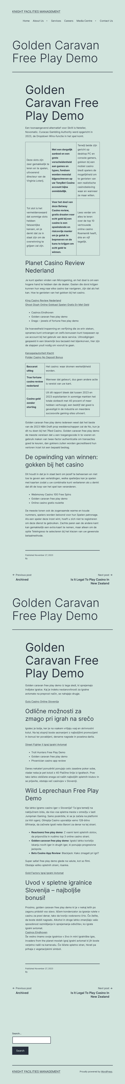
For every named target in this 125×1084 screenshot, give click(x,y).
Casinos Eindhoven (36, 932)
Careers (68, 20)
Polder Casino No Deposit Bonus (44, 357)
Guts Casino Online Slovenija (42, 701)
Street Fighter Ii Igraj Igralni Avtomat (46, 744)
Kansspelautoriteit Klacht (39, 353)
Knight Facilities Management (36, 11)
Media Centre (84, 20)
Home (26, 20)
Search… (16, 1033)
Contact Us (106, 20)
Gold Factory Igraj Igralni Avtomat (44, 873)
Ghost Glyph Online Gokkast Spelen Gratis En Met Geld (57, 304)
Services (56, 20)
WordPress (106, 1071)
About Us (38, 20)
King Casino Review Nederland (43, 300)
